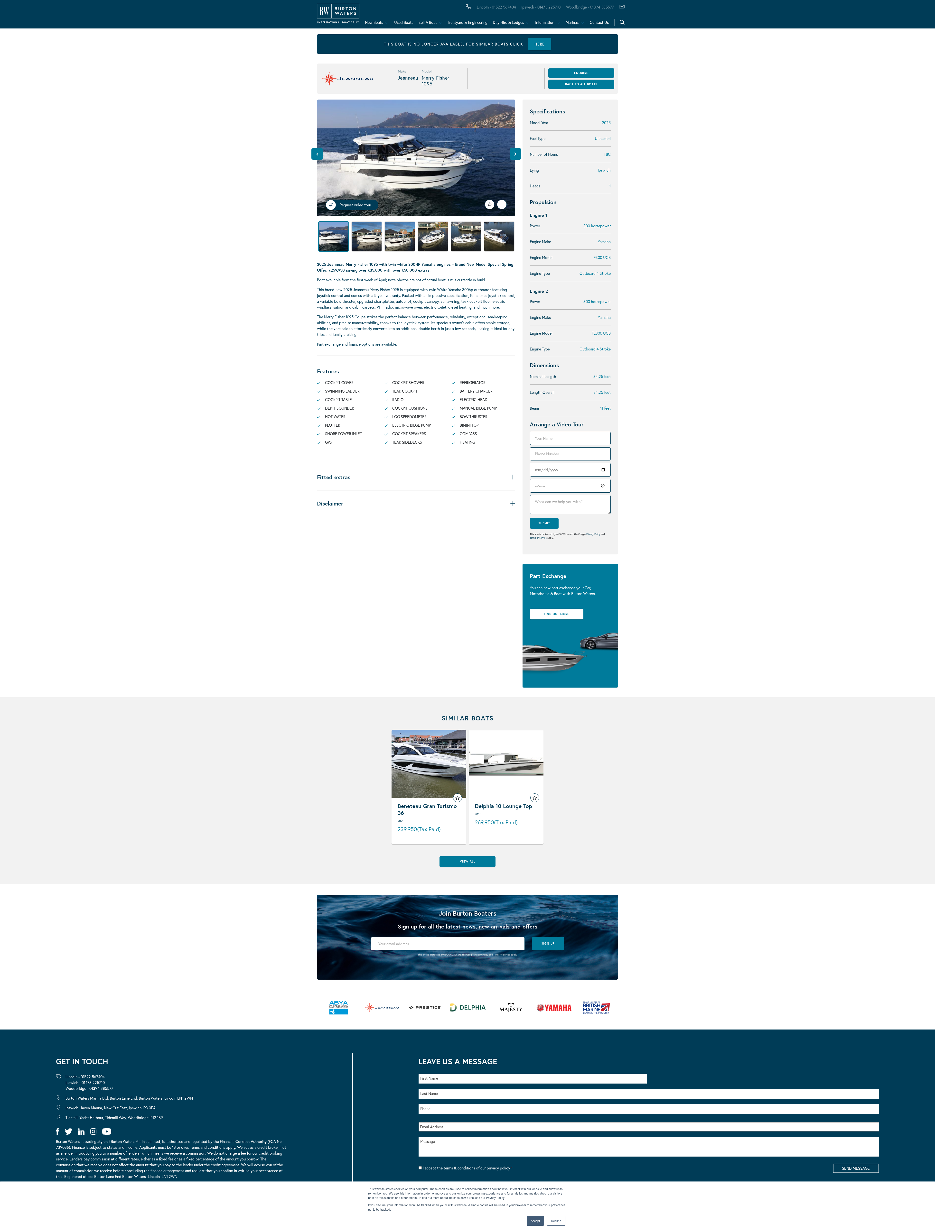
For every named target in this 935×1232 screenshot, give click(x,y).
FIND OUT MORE (556, 614)
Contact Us (599, 22)
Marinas (572, 22)
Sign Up (548, 943)
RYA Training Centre (246, 15)
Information (544, 22)
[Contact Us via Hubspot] (621, 7)
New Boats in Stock (99, 15)
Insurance (190, 15)
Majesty (231, 15)
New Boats (374, 22)
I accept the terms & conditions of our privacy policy (468, 1167)
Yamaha (151, 15)
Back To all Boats (581, 84)
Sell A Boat (428, 22)
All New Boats (38, 15)
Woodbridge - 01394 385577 (590, 6)
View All (467, 861)
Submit (544, 523)
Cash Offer (34, 15)
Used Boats (403, 22)
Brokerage (79, 15)
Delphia (267, 15)
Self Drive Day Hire (44, 15)
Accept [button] (535, 1221)
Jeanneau (154, 15)
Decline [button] (556, 1221)
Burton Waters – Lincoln (52, 15)
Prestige (193, 15)
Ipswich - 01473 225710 (541, 6)
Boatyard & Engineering (467, 22)
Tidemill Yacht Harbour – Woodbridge (230, 15)
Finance (114, 15)
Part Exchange (127, 15)
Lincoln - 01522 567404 (496, 6)
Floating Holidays (109, 15)
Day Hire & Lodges (508, 22)
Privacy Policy (593, 534)
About (27, 15)
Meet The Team (70, 15)
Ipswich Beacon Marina (133, 15)
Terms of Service (538, 537)
